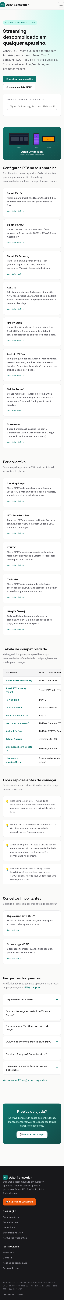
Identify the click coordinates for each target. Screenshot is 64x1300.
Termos (19, 1294)
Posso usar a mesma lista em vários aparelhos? (26, 1067)
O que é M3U (9, 1227)
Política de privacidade (15, 1262)
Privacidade (8, 1294)
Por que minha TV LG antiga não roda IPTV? (27, 1027)
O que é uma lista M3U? (19, 87)
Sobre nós (8, 1252)
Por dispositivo (11, 1217)
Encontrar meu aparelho (19, 78)
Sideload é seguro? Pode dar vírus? (26, 1054)
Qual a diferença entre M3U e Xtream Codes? (28, 1013)
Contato (7, 1257)
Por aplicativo (10, 1222)
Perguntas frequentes (15, 1237)
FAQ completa (33, 987)
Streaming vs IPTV (13, 1232)
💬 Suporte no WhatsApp (19, 1201)
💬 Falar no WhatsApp (32, 1134)
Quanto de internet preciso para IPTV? (28, 1041)
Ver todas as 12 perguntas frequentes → (26, 1080)
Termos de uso (11, 1268)
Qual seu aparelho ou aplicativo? (27, 99)
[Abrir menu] (61, 5)
